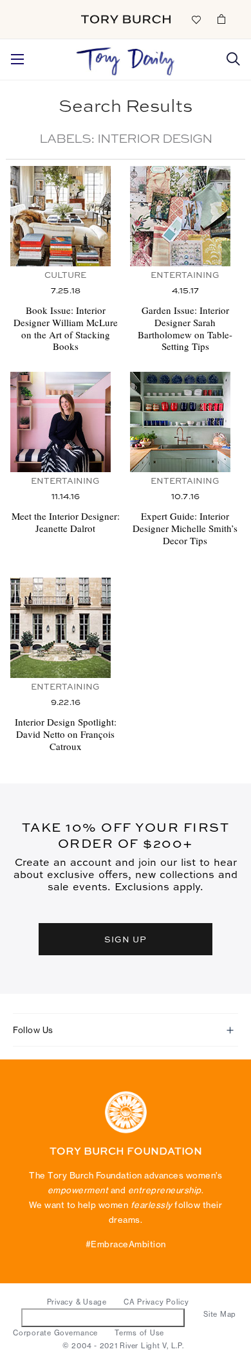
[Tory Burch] (126, 19)
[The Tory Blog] (125, 58)
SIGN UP (125, 939)
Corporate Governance (55, 1332)
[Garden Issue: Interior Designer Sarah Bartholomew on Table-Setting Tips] (185, 216)
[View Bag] (221, 18)
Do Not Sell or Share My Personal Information (103, 1317)
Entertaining (185, 275)
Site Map (219, 1314)
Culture (65, 275)
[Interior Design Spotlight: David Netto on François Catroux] (65, 628)
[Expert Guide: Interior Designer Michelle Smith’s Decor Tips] (185, 422)
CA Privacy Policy (156, 1301)
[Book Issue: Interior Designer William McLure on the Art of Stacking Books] (65, 216)
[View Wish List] (195, 18)
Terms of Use (139, 1332)
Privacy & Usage (77, 1301)
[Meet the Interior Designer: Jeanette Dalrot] (65, 422)
